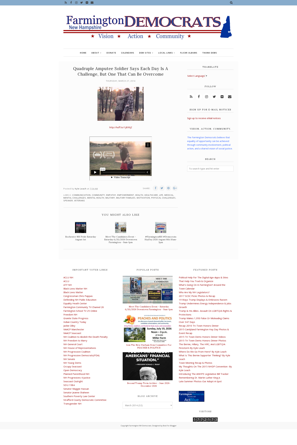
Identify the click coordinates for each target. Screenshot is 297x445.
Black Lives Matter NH (75, 288)
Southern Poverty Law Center (79, 396)
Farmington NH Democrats (140, 425)
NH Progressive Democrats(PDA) (81, 355)
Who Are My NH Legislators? (194, 292)
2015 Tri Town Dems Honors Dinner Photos (202, 340)
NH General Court (72, 344)
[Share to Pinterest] (168, 188)
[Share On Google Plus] (175, 188)
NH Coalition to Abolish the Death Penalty (85, 336)
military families (126, 197)
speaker (68, 200)
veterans (79, 200)
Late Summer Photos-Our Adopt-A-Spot (200, 381)
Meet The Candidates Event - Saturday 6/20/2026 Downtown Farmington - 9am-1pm (149, 308)
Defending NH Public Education (79, 299)
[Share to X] (162, 188)
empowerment (125, 195)
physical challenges (163, 197)
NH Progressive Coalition (76, 351)
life (161, 195)
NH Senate (69, 359)
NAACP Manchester (73, 329)
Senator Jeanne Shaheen (76, 392)
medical (169, 195)
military (110, 197)
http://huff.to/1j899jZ (120, 127)
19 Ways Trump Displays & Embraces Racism (203, 299)
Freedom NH (70, 314)
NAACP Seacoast (72, 333)
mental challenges (74, 197)
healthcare (151, 195)
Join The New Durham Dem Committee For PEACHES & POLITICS (149, 346)
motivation (143, 197)
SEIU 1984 (69, 385)
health (139, 195)
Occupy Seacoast (72, 366)
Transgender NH (72, 403)
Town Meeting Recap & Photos (195, 362)
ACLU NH (68, 277)
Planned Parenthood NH (76, 373)
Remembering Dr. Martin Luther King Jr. (200, 377)
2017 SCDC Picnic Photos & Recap (197, 295)
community (98, 195)
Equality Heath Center (75, 303)
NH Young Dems (72, 362)
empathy (111, 195)
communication (81, 195)
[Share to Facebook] (155, 188)
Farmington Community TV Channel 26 (83, 307)
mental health (95, 197)
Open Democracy (72, 370)
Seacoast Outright (73, 381)
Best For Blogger (169, 425)
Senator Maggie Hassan (76, 388)
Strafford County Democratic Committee (84, 399)
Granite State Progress (75, 318)
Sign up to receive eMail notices (204, 118)
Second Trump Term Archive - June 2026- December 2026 (148, 384)
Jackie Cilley (69, 325)
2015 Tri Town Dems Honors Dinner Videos (202, 336)
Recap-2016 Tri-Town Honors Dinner (199, 325)
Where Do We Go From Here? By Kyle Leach (202, 351)
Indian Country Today (74, 321)
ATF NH (67, 284)
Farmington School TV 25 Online (80, 310)
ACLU (66, 281)
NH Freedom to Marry (75, 340)
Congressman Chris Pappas (78, 295)
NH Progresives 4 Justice (76, 377)
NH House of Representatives (79, 347)
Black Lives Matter (73, 292)
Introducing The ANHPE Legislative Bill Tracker (204, 373)
